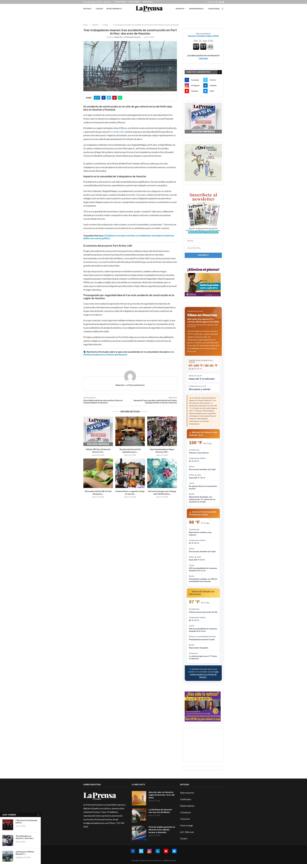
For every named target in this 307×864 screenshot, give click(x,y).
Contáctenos (147, 2)
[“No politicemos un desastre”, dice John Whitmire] (7, 840)
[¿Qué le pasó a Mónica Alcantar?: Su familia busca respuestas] (7, 856)
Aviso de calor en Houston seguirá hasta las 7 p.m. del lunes (161, 795)
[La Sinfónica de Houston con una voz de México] (139, 815)
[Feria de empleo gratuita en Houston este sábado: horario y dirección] (139, 833)
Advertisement (134, 2)
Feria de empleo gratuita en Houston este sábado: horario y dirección (162, 830)
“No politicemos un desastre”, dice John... (25, 837)
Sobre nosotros (187, 792)
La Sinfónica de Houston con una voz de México (160, 811)
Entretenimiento (113, 9)
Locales (99, 9)
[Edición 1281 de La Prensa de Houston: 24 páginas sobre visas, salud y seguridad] (98, 431)
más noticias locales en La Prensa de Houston (204, 674)
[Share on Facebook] (104, 98)
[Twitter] (211, 2)
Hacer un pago (186, 825)
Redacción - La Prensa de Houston (127, 37)
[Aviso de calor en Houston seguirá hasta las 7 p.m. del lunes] (139, 798)
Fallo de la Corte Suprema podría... (26, 821)
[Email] (223, 2)
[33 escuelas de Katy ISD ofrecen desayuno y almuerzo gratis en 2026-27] (98, 473)
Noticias (87, 9)
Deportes (180, 9)
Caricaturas (185, 812)
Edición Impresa (120, 2)
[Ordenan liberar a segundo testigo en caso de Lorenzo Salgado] (130, 473)
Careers (183, 838)
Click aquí (203, 58)
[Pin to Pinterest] (114, 98)
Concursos (185, 819)
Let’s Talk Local (187, 832)
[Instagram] (214, 2)
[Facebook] (208, 2)
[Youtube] (220, 2)
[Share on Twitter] (109, 98)
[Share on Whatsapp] (120, 98)
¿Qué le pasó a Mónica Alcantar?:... (25, 853)
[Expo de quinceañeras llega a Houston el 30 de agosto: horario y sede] (162, 431)
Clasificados (213, 9)
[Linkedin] (216, 2)
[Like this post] (98, 98)
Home (85, 25)
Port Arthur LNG (116, 132)
